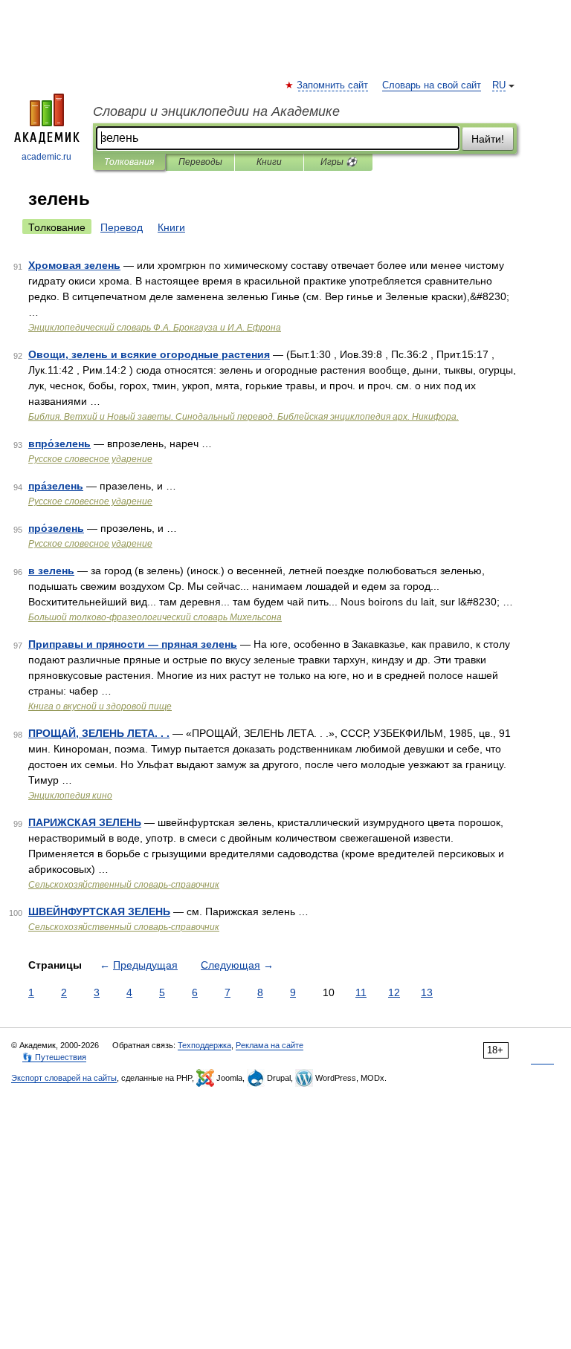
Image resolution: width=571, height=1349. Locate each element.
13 (427, 992)
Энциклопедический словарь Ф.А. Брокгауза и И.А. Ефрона (154, 327)
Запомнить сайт (333, 85)
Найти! (487, 139)
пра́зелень (55, 486)
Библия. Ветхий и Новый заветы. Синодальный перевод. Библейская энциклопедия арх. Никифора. (243, 417)
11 (361, 992)
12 (394, 992)
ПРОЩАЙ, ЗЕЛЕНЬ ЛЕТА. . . (99, 733)
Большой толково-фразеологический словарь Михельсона (155, 617)
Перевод (121, 227)
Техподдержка (204, 1045)
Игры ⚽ (338, 162)
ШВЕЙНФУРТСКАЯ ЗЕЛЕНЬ (99, 911)
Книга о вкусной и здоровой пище (100, 706)
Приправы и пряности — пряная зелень (132, 644)
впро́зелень (59, 443)
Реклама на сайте (269, 1045)
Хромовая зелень (74, 265)
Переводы (200, 162)
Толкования (129, 162)
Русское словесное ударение (90, 459)
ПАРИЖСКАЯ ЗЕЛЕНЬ (84, 822)
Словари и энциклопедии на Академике (216, 111)
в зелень (51, 570)
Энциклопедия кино (70, 795)
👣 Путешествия (54, 1057)
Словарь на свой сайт (431, 85)
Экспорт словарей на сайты (64, 1077)
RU (499, 85)
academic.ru (46, 157)
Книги (269, 162)
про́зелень (56, 528)
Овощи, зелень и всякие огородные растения (149, 354)
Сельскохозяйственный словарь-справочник (123, 885)
